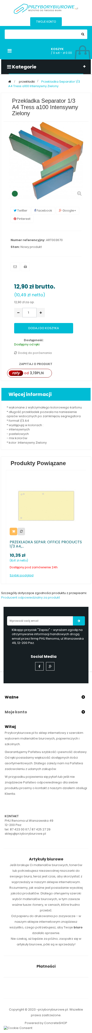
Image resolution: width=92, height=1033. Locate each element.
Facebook (44, 210)
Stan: (15, 247)
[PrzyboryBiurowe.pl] (46, 8)
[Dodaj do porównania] (21, 531)
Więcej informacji (30, 394)
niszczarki (67, 870)
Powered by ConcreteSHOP (46, 1023)
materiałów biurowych (50, 865)
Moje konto (16, 712)
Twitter (22, 210)
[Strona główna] (9, 81)
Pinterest (23, 219)
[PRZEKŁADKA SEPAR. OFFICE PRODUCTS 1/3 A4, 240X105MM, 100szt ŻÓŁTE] (46, 505)
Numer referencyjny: (28, 240)
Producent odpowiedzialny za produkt (30, 597)
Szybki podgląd (21, 575)
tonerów (75, 865)
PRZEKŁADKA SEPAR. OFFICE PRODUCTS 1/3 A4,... (46, 544)
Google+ (69, 210)
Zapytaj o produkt (35, 364)
